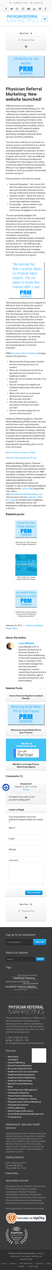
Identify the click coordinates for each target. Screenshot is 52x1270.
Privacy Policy (12, 1173)
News (15, 628)
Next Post (24, 33)
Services (39, 1263)
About (13, 1263)
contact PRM (27, 488)
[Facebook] (6, 9)
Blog (49, 1263)
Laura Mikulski (26, 643)
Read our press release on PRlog (20, 452)
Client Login (33, 1266)
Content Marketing (16, 1062)
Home (3, 1263)
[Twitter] (12, 9)
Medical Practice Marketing (20, 1084)
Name (12, 828)
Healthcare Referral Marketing (21, 1078)
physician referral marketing (25, 353)
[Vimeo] (40, 9)
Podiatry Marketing (16, 1108)
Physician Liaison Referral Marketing (24, 1102)
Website (12, 849)
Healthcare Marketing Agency (21, 1074)
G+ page (11, 500)
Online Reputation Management (22, 1090)
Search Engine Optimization (20, 1111)
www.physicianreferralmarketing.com (26, 494)
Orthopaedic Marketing (18, 1093)
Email (12, 839)
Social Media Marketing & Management (26, 1114)
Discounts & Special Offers (20, 1068)
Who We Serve (26, 1263)
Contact (21, 1266)
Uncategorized (14, 1117)
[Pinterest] (23, 9)
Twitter (39, 497)
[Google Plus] (17, 9)
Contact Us (38, 3)
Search (40, 959)
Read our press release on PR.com (21, 458)
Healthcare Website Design (20, 1081)
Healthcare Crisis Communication (23, 1071)
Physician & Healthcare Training (22, 1099)
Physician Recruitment (18, 1105)
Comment (13, 860)
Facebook (31, 497)
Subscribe (39, 942)
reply (27, 790)
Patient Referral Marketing (20, 1096)
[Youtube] (28, 9)
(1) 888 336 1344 (20, 3)
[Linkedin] (34, 9)
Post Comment (33, 893)
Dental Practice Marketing (19, 1065)
